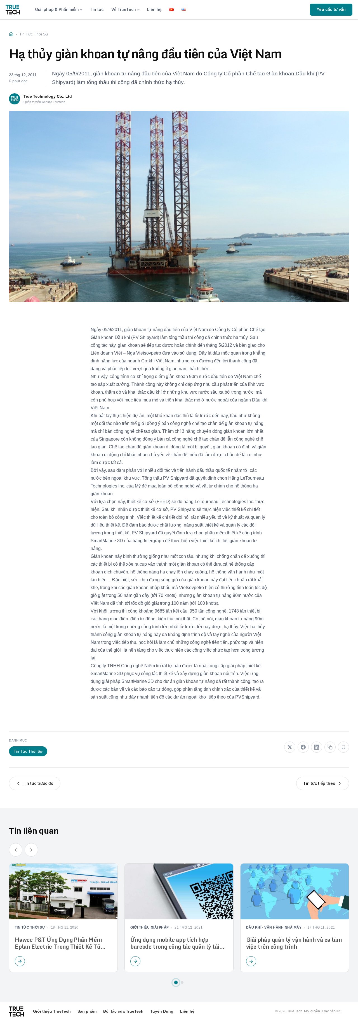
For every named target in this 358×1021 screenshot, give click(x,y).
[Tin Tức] (11, 34)
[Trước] (15, 850)
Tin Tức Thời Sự (28, 751)
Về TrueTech (123, 9)
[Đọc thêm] (20, 961)
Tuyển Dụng (161, 1011)
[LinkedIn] (316, 747)
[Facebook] (303, 747)
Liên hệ (154, 9)
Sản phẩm (86, 1011)
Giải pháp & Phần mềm (57, 9)
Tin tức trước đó (38, 783)
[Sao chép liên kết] (330, 747)
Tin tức (96, 9)
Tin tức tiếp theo (319, 783)
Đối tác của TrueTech (123, 1011)
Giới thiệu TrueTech (52, 1011)
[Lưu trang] (343, 747)
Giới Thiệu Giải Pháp (149, 928)
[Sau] (31, 850)
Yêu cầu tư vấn (331, 9)
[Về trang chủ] (13, 10)
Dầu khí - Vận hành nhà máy (274, 928)
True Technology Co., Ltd (47, 96)
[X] (289, 747)
